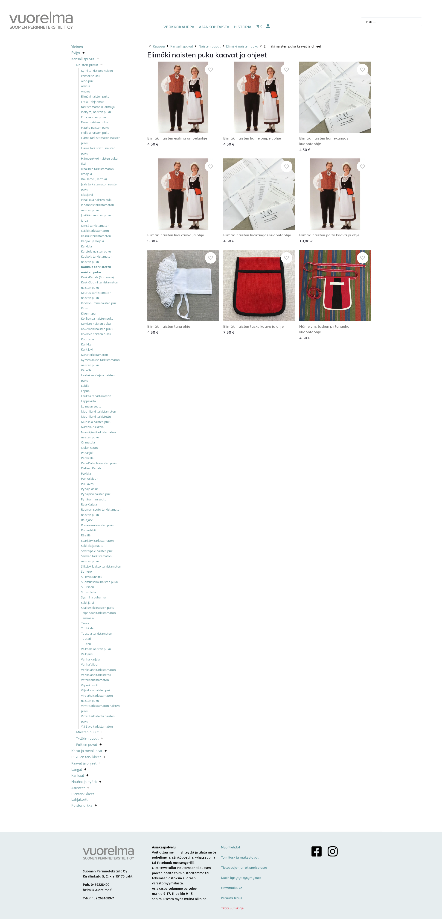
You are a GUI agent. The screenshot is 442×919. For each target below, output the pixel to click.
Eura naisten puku (93, 117)
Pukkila (86, 473)
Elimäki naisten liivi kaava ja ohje (175, 235)
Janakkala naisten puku (97, 200)
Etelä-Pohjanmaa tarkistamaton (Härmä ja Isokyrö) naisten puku (98, 107)
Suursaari (87, 587)
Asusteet (78, 787)
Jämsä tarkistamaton (95, 225)
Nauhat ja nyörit (84, 781)
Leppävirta (88, 401)
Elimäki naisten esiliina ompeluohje (177, 138)
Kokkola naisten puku (96, 334)
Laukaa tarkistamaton (96, 396)
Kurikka (86, 344)
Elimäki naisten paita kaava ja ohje (329, 235)
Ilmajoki (86, 174)
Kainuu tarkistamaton (96, 236)
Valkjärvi (87, 654)
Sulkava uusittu (91, 577)
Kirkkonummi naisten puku (99, 303)
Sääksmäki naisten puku (97, 608)
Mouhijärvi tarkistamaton (98, 411)
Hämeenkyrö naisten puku (99, 158)
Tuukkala (87, 628)
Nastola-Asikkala (92, 427)
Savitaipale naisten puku (97, 551)
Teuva (85, 623)
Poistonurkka (81, 805)
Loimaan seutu (91, 406)
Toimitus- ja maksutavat (240, 857)
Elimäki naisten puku (95, 96)
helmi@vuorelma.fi (97, 890)
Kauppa (159, 46)
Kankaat (77, 775)
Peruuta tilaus (231, 898)
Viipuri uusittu (90, 685)
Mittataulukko (231, 888)
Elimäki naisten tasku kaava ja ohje (253, 326)
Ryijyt (75, 52)
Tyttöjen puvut (87, 738)
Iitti (83, 163)
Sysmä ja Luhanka (93, 597)
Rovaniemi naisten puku (97, 525)
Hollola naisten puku (95, 133)
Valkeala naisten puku (96, 649)
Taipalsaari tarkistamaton (98, 613)
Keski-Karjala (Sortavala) (97, 277)
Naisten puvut (87, 65)
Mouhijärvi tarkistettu (96, 416)
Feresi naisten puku (94, 122)
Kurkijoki (87, 349)
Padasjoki (87, 453)
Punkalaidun (89, 478)
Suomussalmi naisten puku (99, 582)
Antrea (85, 91)
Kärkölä (86, 370)
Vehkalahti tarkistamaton (98, 670)
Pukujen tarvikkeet (86, 757)
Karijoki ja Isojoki (92, 241)
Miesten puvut (87, 732)
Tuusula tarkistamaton (96, 633)
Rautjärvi (87, 520)
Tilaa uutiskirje (232, 908)
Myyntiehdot (230, 847)
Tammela (87, 618)
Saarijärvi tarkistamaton (97, 540)
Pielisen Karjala (91, 468)
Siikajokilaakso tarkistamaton (101, 566)
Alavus (85, 86)
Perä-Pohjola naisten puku (99, 463)
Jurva (84, 220)
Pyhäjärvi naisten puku (96, 494)
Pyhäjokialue (90, 489)
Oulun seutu (89, 448)
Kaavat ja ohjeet (83, 763)
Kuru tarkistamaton (94, 355)
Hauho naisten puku (95, 127)
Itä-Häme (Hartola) (94, 179)
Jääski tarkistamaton (95, 231)
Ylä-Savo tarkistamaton (97, 726)
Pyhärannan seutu (93, 499)
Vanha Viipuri (90, 664)
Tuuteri (86, 644)
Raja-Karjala (89, 504)
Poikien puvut (86, 744)
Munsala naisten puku (96, 422)
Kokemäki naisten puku (97, 329)
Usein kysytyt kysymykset (241, 878)
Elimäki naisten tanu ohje (168, 326)
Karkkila (86, 246)
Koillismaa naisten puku (97, 318)
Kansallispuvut (82, 59)
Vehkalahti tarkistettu (96, 675)
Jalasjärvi (87, 195)
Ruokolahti (88, 530)
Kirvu (84, 308)
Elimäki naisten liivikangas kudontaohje (257, 235)
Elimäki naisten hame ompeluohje (252, 138)
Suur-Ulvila (88, 592)
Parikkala (87, 458)
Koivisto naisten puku (96, 323)
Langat (76, 769)
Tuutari (86, 638)
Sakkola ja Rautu (92, 546)
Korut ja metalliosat (86, 750)
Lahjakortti (79, 799)
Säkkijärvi (87, 603)
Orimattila (88, 442)
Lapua (85, 391)
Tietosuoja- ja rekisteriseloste (244, 867)
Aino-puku (88, 81)
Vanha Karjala (90, 659)
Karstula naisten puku (96, 251)
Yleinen (77, 46)
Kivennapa (88, 313)
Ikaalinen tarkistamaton (97, 169)
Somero (86, 571)
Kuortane (87, 339)
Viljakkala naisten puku (96, 690)
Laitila (85, 386)
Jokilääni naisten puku (96, 215)
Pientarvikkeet (82, 793)
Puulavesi (87, 484)
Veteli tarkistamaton (95, 680)
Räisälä (85, 535)
